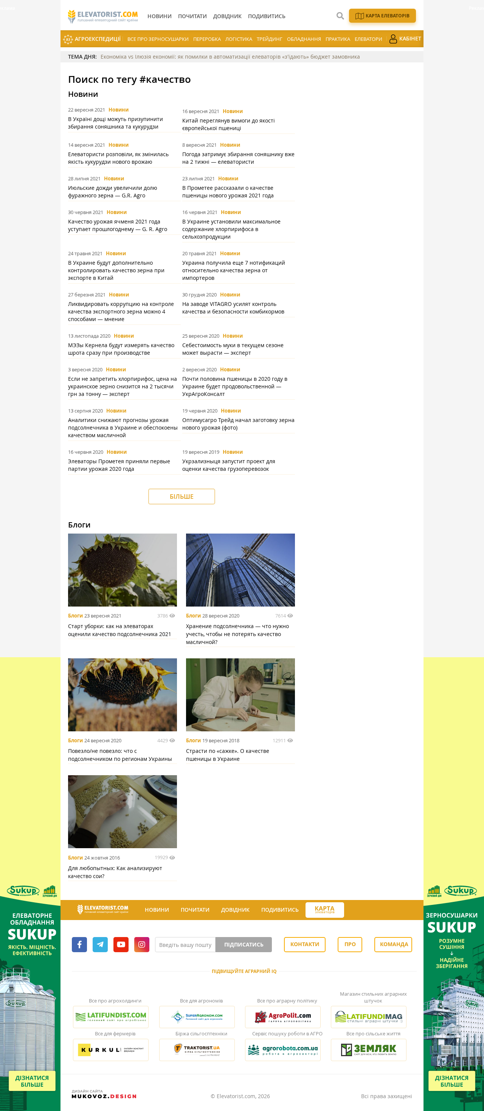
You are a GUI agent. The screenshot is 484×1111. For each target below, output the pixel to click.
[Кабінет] (351, 910)
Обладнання (304, 39)
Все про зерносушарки (158, 39)
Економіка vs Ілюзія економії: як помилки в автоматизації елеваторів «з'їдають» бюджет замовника (230, 56)
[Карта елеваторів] (325, 910)
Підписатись (244, 944)
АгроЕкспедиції (97, 38)
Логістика (238, 39)
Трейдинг (269, 39)
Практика (338, 39)
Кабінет (409, 38)
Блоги (75, 615)
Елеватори (368, 39)
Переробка (207, 39)
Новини (119, 109)
